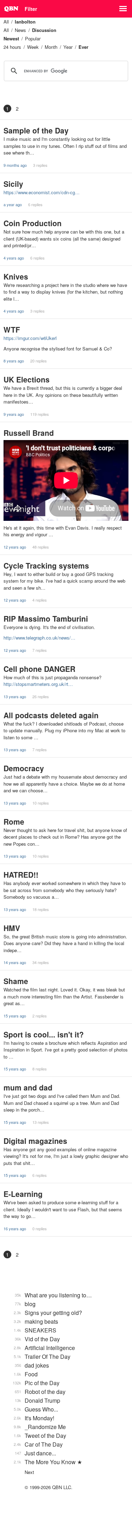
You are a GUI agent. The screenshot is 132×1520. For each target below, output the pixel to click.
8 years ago (14, 360)
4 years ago (14, 258)
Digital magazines (35, 1140)
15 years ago (15, 1015)
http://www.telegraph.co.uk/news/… (39, 637)
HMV (12, 928)
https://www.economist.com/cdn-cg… (42, 192)
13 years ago (15, 696)
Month (51, 47)
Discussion (44, 30)
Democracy (24, 768)
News (20, 30)
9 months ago (15, 165)
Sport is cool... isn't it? (44, 1034)
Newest (11, 38)
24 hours (12, 47)
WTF (12, 329)
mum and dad (28, 1087)
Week (33, 47)
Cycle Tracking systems (46, 565)
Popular (32, 38)
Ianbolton (25, 21)
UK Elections (27, 379)
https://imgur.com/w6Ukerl (30, 338)
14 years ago (15, 962)
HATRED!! (21, 874)
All (6, 21)
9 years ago (14, 414)
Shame (16, 981)
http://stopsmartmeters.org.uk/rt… (38, 684)
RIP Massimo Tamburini (46, 618)
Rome (14, 821)
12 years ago (15, 547)
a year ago (13, 204)
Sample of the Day (36, 130)
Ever (83, 47)
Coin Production (33, 223)
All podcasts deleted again (51, 715)
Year (68, 47)
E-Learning (23, 1193)
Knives (16, 276)
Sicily (13, 183)
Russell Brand (29, 432)
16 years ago (15, 1228)
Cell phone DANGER (39, 668)
